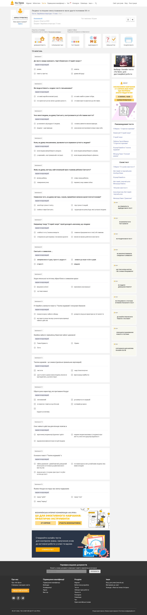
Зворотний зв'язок (20, 590)
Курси (45, 590)
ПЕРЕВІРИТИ (95, 571)
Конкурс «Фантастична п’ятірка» (117, 587)
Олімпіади (77, 597)
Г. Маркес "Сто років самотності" (124, 167)
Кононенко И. (38, 18)
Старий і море (117, 137)
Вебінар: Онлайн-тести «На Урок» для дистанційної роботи (124, 71)
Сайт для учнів (118, 3)
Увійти (20, 24)
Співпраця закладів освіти (21, 585)
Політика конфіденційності (127, 611)
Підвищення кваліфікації (56, 3)
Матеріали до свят (112, 585)
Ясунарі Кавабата (119, 177)
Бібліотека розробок (81, 585)
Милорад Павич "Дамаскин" (122, 198)
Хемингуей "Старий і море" (122, 133)
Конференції (47, 587)
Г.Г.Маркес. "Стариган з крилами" (124, 129)
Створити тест (48, 549)
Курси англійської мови (82, 602)
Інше (90, 3)
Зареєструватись (21, 18)
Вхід (126, 3)
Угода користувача (98, 611)
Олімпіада (83, 3)
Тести (44, 3)
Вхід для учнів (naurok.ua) (115, 582)
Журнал (29, 3)
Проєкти (77, 592)
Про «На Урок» (17, 582)
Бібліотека (36, 3)
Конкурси (75, 3)
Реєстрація (133, 3)
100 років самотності (120, 188)
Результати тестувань (55, 32)
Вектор (45, 592)
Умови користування (111, 611)
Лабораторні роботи (81, 590)
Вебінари (46, 585)
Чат (69, 3)
